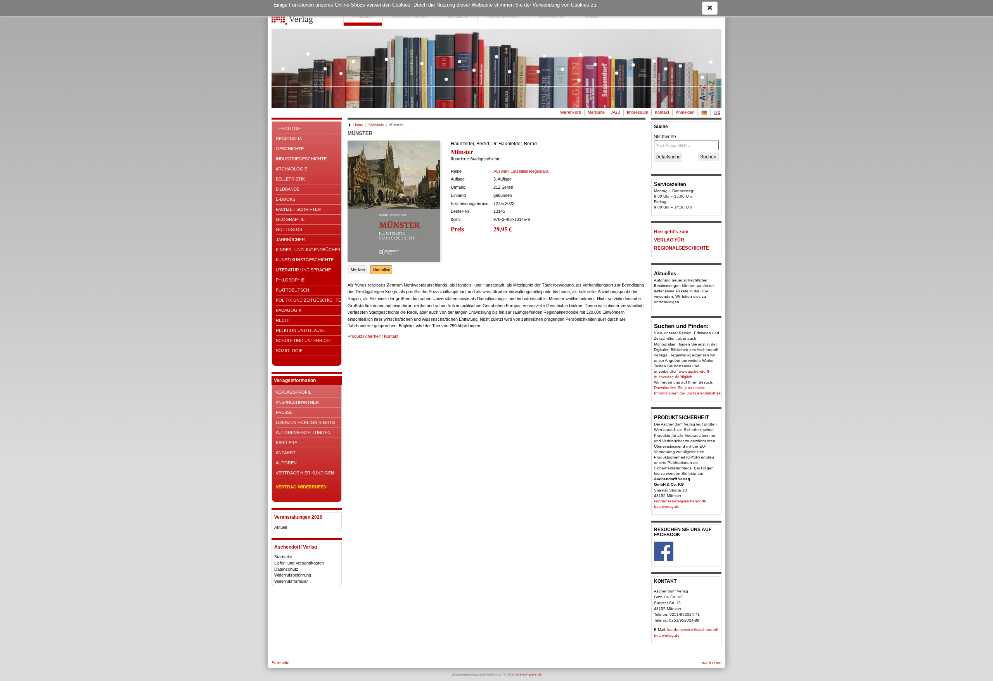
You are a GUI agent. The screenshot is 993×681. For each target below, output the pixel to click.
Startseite (283, 556)
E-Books (285, 199)
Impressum (637, 112)
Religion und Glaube (300, 330)
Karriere (286, 442)
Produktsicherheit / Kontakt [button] (373, 336)
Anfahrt (286, 452)
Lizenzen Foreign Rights (305, 422)
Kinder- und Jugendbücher (308, 249)
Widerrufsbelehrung (292, 575)
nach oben (711, 662)
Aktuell (280, 527)
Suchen (708, 157)
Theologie (288, 128)
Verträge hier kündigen (305, 473)
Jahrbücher (290, 239)
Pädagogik (288, 310)
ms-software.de (528, 674)
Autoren (286, 462)
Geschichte (290, 148)
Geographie (290, 219)
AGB (615, 112)
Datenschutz (286, 569)
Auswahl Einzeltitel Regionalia (520, 171)
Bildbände (287, 189)
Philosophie (290, 280)
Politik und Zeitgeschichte (308, 300)
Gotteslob (289, 229)
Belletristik (290, 179)
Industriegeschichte (301, 158)
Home (358, 125)
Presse (284, 412)
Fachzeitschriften (298, 209)
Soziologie (289, 350)
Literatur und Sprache (303, 270)
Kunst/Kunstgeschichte (305, 259)
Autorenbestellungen (303, 432)
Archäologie (291, 169)
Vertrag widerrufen (301, 487)
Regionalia (289, 138)
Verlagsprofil (293, 392)
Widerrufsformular (291, 581)
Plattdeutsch (292, 290)
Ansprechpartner (297, 402)
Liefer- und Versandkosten (299, 563)
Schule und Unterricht (304, 340)
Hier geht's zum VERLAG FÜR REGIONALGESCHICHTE (681, 240)
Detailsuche (668, 157)
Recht (283, 320)
